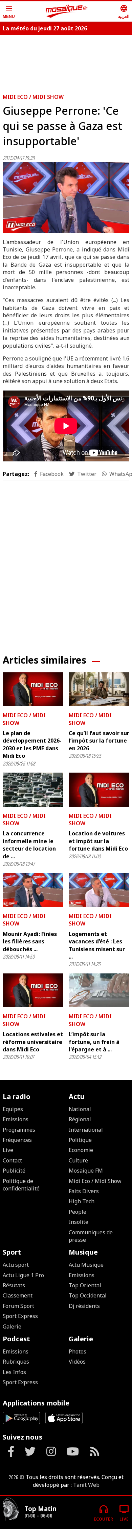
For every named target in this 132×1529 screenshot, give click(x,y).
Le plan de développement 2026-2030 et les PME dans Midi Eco (32, 744)
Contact (12, 1160)
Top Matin (40, 1508)
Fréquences (17, 1140)
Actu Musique (86, 1264)
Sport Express (20, 1316)
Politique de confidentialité (21, 1184)
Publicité (14, 1170)
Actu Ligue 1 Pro (23, 1275)
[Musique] (11, 1510)
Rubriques (16, 1361)
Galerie (12, 1326)
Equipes (13, 1109)
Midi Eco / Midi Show (33, 97)
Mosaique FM (86, 1170)
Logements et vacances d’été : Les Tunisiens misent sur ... (97, 945)
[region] (66, 562)
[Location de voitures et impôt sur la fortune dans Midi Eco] (99, 790)
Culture (78, 1160)
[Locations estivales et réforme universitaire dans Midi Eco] (33, 990)
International (86, 1129)
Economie (81, 1150)
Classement (17, 1295)
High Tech (81, 1201)
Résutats (14, 1285)
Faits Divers (84, 1191)
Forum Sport (18, 1306)
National (80, 1109)
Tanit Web (86, 1484)
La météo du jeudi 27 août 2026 (45, 28)
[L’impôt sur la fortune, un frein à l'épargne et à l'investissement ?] (99, 990)
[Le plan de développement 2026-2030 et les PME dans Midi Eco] (33, 689)
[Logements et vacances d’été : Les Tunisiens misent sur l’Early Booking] (99, 890)
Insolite (78, 1222)
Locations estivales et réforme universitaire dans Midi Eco (33, 1041)
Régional (80, 1119)
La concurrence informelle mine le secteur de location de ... (29, 845)
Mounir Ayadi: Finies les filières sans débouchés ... (30, 941)
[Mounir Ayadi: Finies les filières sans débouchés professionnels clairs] (33, 890)
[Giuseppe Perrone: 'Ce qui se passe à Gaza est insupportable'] (66, 197)
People (77, 1211)
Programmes (19, 1129)
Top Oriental (85, 1285)
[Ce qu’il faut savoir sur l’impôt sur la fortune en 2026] (99, 689)
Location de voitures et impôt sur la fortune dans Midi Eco (98, 841)
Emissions (15, 1119)
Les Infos (14, 1372)
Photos (77, 1351)
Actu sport (16, 1264)
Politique (80, 1140)
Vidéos (77, 1361)
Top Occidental (88, 1295)
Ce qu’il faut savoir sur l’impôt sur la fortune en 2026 (99, 740)
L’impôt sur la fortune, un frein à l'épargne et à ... (94, 1041)
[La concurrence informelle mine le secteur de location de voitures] (33, 790)
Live (8, 1150)
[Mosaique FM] (67, 11)
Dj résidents (84, 1306)
